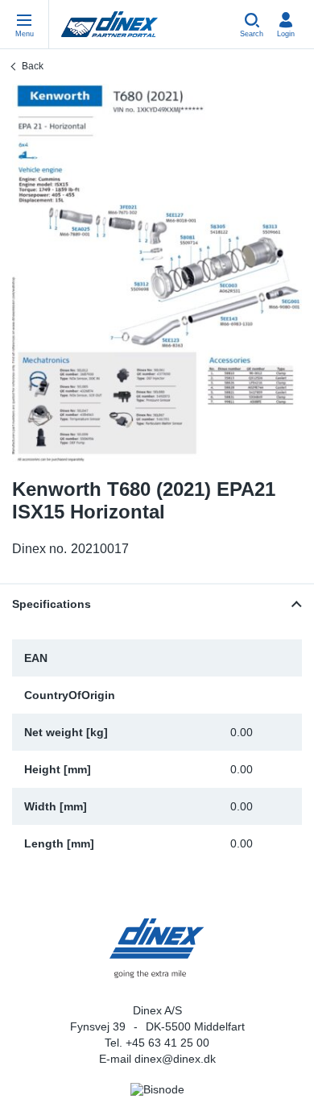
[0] (157, 273)
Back (32, 66)
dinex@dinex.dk (175, 1058)
